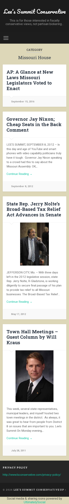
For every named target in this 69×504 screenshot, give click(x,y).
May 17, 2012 (18, 314)
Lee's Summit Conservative (35, 11)
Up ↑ (63, 489)
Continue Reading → (19, 174)
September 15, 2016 (22, 101)
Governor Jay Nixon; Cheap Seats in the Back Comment (34, 124)
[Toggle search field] (63, 38)
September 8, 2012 (22, 186)
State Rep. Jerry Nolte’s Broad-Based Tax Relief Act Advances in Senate (34, 209)
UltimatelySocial (34, 502)
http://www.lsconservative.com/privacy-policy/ (32, 474)
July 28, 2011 (18, 450)
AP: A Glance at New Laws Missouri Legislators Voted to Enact (30, 80)
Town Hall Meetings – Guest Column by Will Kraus (32, 337)
